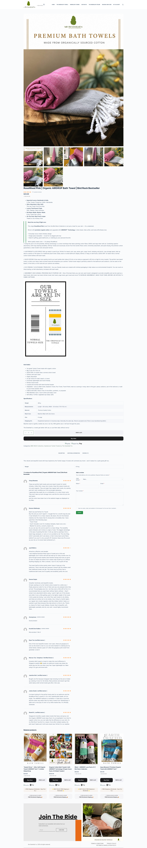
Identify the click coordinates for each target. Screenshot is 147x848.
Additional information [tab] (73, 453)
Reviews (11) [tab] (86, 453)
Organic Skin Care (106, 4)
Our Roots (84, 4)
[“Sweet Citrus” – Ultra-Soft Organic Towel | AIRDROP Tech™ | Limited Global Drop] (35, 748)
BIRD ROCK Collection (37, 446)
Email (102, 483)
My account (116, 4)
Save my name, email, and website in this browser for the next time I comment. (97, 508)
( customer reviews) (37, 192)
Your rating (78, 479)
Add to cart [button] (42, 780)
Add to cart (79, 432)
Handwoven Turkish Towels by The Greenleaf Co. (58, 446)
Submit (79, 512)
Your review (79, 491)
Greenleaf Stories (74, 4)
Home (53, 4)
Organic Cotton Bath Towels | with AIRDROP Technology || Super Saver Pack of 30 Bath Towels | (60, 769)
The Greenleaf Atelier (94, 4)
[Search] (122, 4)
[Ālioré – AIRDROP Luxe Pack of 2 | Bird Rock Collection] (86, 748)
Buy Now (73, 438)
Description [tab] (61, 453)
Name (78, 483)
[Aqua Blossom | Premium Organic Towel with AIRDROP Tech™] (111, 748)
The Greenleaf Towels (62, 4)
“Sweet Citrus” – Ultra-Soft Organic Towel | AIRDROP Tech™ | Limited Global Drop (34, 769)
